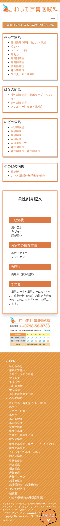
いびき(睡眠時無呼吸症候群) (28, 175)
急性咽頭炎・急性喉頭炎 (25, 151)
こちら (31, 512)
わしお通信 (15, 386)
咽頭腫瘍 (16, 135)
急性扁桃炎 (17, 147)
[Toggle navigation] (53, 17)
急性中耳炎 (17, 70)
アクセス (14, 378)
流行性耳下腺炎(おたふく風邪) (29, 42)
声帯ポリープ (19, 143)
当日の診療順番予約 (21, 394)
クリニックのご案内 (21, 374)
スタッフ (14, 382)
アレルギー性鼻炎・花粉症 (27, 106)
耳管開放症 (17, 58)
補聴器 (15, 171)
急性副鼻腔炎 (19, 102)
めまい (15, 46)
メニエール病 (19, 50)
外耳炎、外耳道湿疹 (23, 74)
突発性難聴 (17, 66)
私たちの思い (17, 366)
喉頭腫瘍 (16, 131)
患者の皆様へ (17, 370)
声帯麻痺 (16, 139)
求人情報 (14, 390)
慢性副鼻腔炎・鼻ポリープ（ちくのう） (33, 443)
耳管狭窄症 (17, 62)
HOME (13, 361)
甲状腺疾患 (17, 127)
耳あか (15, 54)
